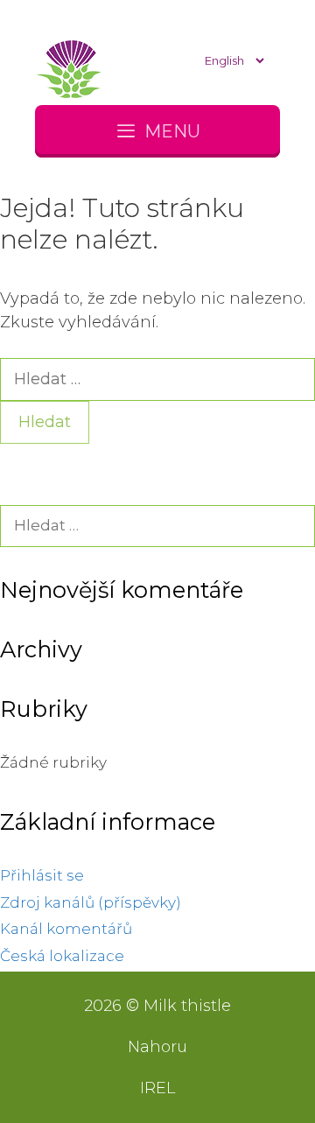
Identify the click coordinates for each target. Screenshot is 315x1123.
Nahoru (157, 1046)
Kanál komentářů (66, 928)
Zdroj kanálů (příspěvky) (90, 902)
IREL (157, 1088)
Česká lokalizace (62, 956)
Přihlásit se (42, 875)
